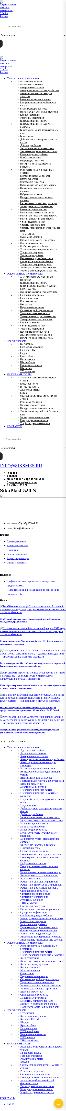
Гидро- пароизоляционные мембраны (39, 286)
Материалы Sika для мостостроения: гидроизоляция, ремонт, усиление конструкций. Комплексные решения (29, 731)
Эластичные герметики (32, 117)
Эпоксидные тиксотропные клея (36, 206)
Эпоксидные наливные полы (34, 417)
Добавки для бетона (30, 145)
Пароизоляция (27, 359)
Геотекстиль (26, 344)
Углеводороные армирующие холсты (38, 249)
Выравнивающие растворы (34, 108)
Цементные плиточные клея (34, 331)
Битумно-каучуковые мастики (35, 99)
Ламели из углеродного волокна (36, 334)
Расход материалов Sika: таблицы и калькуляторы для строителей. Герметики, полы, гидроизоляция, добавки (32, 664)
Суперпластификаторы (31, 243)
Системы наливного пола (32, 224)
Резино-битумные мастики (33, 209)
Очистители (26, 304)
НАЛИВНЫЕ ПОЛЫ (19, 374)
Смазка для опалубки (31, 237)
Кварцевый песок (29, 383)
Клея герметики (28, 289)
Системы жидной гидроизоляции (36, 310)
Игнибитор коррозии (30, 157)
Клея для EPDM (27, 350)
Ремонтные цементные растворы (37, 218)
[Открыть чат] (58, 1103)
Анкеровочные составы (32, 87)
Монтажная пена (28, 301)
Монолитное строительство (23, 78)
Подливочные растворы (32, 307)
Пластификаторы (29, 179)
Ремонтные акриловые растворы (37, 212)
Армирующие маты (30, 389)
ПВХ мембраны (27, 362)
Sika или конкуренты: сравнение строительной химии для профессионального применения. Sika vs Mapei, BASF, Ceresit (29, 709)
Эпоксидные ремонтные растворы (37, 240)
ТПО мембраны (27, 234)
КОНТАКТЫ (14, 426)
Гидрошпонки (27, 136)
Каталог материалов (17, 554)
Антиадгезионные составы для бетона (39, 90)
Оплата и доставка (16, 562)
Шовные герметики (30, 114)
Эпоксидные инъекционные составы (38, 270)
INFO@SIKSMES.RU (13, 53)
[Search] (1, 44)
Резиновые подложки (31, 402)
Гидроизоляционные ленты (33, 121)
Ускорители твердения (31, 252)
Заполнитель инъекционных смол (37, 148)
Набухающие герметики (32, 160)
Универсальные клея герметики (36, 319)
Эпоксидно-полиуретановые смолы (38, 267)
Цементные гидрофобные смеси (36, 258)
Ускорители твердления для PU (36, 264)
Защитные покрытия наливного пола (38, 151)
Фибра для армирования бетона (36, 261)
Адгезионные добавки (31, 81)
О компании (13, 550)
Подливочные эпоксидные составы (38, 185)
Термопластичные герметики (35, 313)
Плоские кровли (16, 340)
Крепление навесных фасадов (35, 176)
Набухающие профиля (31, 194)
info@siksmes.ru (23, 528)
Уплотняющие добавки (31, 255)
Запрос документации (18, 558)
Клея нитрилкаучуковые (32, 295)
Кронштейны (26, 356)
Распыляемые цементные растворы (38, 203)
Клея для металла (29, 298)
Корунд (23, 392)
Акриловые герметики (31, 84)
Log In (10, 1104)
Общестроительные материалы (25, 273)
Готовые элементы (29, 386)
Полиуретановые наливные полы (36, 337)
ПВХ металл (26, 368)
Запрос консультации (17, 545)
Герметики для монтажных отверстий (39, 111)
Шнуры (23, 353)
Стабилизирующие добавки (34, 246)
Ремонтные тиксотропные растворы (38, 215)
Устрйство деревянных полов (35, 423)
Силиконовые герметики (32, 221)
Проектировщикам (16, 541)
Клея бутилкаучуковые (31, 347)
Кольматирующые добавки (34, 154)
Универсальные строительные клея (38, 316)
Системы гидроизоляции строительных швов (34, 898)
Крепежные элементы (31, 365)
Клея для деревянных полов (34, 420)
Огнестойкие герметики (32, 182)
